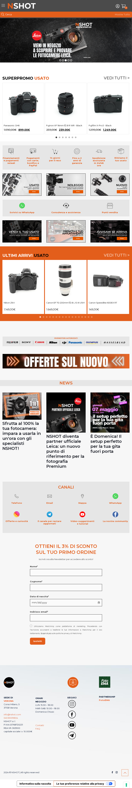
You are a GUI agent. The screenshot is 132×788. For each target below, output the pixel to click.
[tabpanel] (23, 108)
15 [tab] (85, 317)
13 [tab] (79, 317)
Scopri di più (46, 633)
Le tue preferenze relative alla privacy (80, 783)
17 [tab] (92, 317)
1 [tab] (56, 137)
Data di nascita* (39, 596)
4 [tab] (66, 137)
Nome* (34, 566)
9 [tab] (66, 317)
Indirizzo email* (39, 611)
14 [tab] (82, 317)
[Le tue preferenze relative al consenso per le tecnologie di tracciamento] (126, 785)
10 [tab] (69, 317)
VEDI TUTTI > (117, 78)
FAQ (37, 728)
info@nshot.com (12, 714)
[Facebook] (112, 772)
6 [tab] (72, 137)
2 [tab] (59, 137)
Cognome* (36, 581)
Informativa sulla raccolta (35, 783)
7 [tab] (75, 137)
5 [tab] (69, 137)
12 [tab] (75, 317)
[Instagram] (116, 772)
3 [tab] (63, 137)
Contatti (39, 725)
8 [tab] (63, 317)
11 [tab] (72, 317)
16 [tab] (88, 317)
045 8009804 (11, 718)
